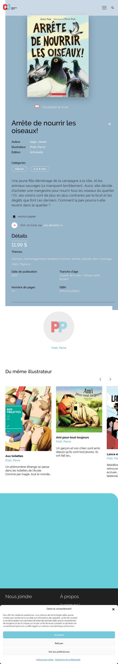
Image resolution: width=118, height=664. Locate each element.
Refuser (59, 643)
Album (19, 169)
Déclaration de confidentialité (67, 660)
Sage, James (38, 141)
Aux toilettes (14, 456)
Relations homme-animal (63, 258)
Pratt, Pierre (37, 147)
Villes (15, 264)
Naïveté (87, 258)
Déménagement (35, 258)
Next (110, 379)
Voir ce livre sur (41, 225)
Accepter (59, 635)
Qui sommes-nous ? (70, 604)
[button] (113, 609)
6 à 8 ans (40, 169)
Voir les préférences (59, 651)
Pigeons (25, 264)
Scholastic (36, 152)
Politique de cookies (44, 660)
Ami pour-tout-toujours (72, 437)
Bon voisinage (102, 258)
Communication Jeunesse (10, 7)
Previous (100, 379)
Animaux (17, 258)
